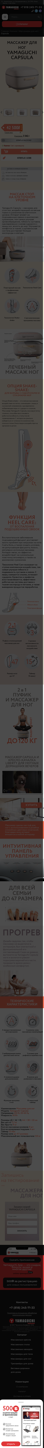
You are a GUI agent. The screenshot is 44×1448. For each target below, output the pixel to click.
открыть (11, 1443)
